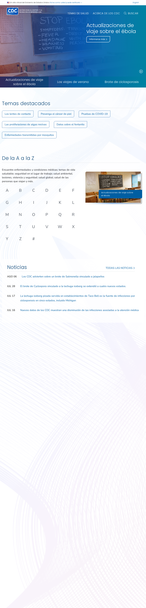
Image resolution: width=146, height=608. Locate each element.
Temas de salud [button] (78, 13)
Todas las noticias (119, 268)
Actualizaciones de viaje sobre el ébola (24, 82)
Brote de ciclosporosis (122, 82)
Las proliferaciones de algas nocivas (26, 124)
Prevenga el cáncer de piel (56, 114)
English (136, 2)
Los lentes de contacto (18, 114)
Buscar (133, 13)
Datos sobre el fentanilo (70, 124)
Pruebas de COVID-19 (94, 114)
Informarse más (97, 39)
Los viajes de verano (73, 82)
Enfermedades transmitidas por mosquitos (29, 135)
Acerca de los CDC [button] (106, 13)
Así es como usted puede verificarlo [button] (65, 2)
